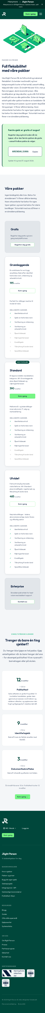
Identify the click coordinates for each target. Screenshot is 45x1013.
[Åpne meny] (40, 14)
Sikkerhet (5, 953)
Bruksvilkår (21, 1004)
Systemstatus (7, 926)
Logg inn (25, 828)
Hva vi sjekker (7, 871)
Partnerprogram (8, 949)
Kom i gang (31, 14)
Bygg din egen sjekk (9, 880)
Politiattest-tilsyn (8, 896)
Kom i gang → (22, 797)
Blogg (4, 910)
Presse (4, 945)
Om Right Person (8, 940)
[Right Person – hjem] (4, 14)
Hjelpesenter (7, 922)
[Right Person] (5, 821)
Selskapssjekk (7, 884)
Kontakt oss (22, 602)
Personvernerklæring (9, 1004)
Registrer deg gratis (22, 245)
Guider (4, 914)
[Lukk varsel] (42, 4)
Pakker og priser (8, 875)
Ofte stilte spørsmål (9, 918)
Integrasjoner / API (9, 888)
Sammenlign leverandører (12, 892)
